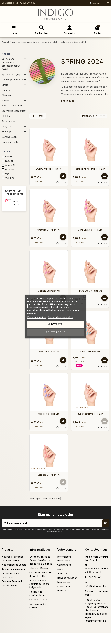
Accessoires (8, 121)
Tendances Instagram (13, 569)
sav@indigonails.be (95, 603)
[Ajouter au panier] (63, 176)
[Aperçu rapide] (65, 138)
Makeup (6, 131)
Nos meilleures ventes (14, 564)
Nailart (5, 100)
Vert (8, 173)
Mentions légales (38, 568)
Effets (5, 84)
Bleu (9, 156)
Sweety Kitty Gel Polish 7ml (49, 169)
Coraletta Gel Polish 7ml (49, 475)
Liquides (6, 90)
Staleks (6, 116)
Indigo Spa (7, 126)
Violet (9, 178)
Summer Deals (10, 142)
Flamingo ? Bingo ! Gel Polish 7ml (90, 169)
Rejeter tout (55, 332)
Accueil (6, 53)
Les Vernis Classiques (13, 110)
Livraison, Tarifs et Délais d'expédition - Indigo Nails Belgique (40, 560)
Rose (9, 169)
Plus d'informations (36, 317)
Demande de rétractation (64, 588)
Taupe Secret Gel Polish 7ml (90, 414)
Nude (9, 160)
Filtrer (39, 115)
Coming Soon (9, 136)
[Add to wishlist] (65, 132)
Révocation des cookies (37, 606)
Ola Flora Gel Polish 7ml (49, 290)
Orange (10, 165)
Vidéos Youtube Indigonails (10, 575)
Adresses (62, 573)
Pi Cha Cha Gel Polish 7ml (90, 290)
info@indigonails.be (95, 586)
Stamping (7, 95)
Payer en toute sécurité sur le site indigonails (39, 584)
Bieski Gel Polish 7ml (90, 351)
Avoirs (60, 569)
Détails (61, 182)
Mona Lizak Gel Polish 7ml (90, 230)
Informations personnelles (64, 558)
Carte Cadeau (16, 202)
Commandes (64, 564)
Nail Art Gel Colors (12, 105)
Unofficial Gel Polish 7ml (48, 230)
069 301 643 (96, 577)
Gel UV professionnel (13, 79)
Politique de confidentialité (37, 593)
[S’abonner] (105, 523)
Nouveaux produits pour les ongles (12, 558)
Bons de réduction (67, 577)
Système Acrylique (12, 74)
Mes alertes (63, 582)
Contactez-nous (10, 3)
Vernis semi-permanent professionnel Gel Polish (11, 64)
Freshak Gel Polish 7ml (48, 351)
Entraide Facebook (12, 581)
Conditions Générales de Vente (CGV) (41, 574)
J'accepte (55, 324)
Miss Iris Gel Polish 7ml (48, 414)
